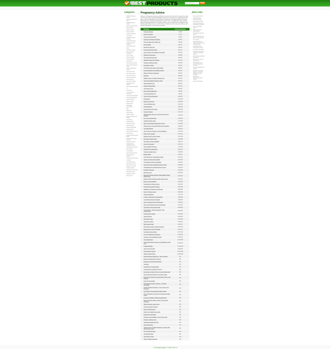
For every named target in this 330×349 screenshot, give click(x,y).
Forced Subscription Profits (150, 50)
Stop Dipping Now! (148, 325)
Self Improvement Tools (131, 147)
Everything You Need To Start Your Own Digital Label (157, 272)
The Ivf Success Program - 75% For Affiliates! (155, 131)
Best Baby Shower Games (150, 139)
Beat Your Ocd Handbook (150, 181)
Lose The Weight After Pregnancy (152, 234)
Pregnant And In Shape (149, 214)
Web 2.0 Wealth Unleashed (150, 339)
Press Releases (130, 125)
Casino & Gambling (131, 33)
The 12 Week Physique (149, 331)
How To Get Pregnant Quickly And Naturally (154, 204)
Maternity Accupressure (149, 55)
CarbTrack (146, 264)
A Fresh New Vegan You (150, 93)
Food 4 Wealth (147, 44)
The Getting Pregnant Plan (150, 57)
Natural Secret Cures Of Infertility (152, 229)
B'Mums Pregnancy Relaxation (151, 73)
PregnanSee (147, 99)
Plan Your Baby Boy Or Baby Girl (152, 42)
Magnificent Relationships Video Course (198, 78)
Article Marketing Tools (131, 25)
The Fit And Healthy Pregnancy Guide (153, 81)
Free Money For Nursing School (152, 184)
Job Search (129, 90)
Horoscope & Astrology (131, 62)
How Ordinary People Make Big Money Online (155, 291)
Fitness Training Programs (130, 52)
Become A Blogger (148, 34)
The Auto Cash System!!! (150, 37)
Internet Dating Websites (132, 86)
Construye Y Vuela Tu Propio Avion (198, 60)
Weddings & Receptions (132, 169)
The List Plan (196, 39)
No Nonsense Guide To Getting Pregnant (154, 226)
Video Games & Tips (131, 163)
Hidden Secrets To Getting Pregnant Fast (154, 78)
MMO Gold (128, 110)
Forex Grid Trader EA (198, 16)
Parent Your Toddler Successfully (152, 312)
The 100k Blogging (148, 128)
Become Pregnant (148, 112)
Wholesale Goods (130, 171)
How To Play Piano (130, 75)
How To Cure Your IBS (149, 248)
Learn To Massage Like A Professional (153, 202)
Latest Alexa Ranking (180, 29)
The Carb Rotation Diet (149, 104)
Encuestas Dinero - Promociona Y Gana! (198, 47)
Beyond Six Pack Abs (149, 47)
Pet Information (130, 121)
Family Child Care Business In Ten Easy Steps (155, 274)
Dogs (127, 48)
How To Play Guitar (130, 73)
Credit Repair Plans (131, 40)
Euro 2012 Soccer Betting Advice (197, 30)
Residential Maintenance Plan (151, 322)
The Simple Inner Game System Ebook (153, 68)
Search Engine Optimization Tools (130, 144)
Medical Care (129, 103)
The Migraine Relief (148, 334)
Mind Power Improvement (129, 106)
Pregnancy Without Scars (150, 319)
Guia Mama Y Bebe (148, 65)
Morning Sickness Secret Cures (152, 304)
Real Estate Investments (132, 131)
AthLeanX (146, 75)
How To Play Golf (130, 71)
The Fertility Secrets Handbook (151, 141)
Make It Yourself (130, 101)
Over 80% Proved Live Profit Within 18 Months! (198, 23)
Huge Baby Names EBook (150, 232)
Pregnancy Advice (130, 123)
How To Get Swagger (198, 81)
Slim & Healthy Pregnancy (150, 146)
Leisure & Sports (130, 99)
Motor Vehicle (129, 112)
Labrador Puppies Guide (150, 121)
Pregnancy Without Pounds (150, 62)
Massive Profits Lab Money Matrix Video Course (156, 179)
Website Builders (130, 167)
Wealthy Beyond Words (149, 254)
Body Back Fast (148, 172)
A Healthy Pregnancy (149, 170)
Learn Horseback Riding (132, 95)
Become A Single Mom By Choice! (152, 259)
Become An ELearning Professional (152, 261)
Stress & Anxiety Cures (131, 152)
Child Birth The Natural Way (151, 149)
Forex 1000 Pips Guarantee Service (197, 18)
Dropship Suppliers (131, 49)
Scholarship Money (131, 141)
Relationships (129, 133)
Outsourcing (129, 119)
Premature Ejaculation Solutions (152, 186)
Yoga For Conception (149, 144)
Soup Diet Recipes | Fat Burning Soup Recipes (198, 37)
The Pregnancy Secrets (149, 251)
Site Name (146, 29)
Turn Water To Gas (130, 162)
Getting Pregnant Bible (149, 86)
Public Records (130, 129)
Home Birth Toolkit (148, 219)
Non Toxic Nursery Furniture (151, 307)
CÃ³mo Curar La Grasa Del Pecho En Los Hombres (156, 126)
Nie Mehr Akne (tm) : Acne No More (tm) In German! (198, 64)
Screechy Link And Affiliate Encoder (153, 237)
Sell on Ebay (129, 148)
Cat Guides (129, 35)
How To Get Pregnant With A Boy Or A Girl (154, 123)
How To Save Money (131, 77)
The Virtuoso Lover (148, 88)
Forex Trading (129, 55)
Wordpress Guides (130, 173)
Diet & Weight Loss (130, 46)
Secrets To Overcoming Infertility (152, 159)
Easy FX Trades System (150, 192)
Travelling (128, 160)
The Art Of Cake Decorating (150, 96)
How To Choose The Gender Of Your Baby (154, 52)
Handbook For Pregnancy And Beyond (153, 189)
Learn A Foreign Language (130, 93)
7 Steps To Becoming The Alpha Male (153, 197)
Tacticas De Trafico (148, 221)
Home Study (129, 61)
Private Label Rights (131, 127)
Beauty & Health (130, 29)
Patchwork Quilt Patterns (150, 314)
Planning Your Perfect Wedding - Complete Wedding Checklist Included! (198, 72)
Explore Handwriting (149, 194)
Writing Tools (129, 175)
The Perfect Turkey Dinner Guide (152, 207)
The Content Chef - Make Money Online (153, 157)
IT (126, 88)
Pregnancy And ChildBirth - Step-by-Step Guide (155, 317)
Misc (127, 108)
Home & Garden (130, 59)
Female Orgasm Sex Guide (150, 109)
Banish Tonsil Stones (149, 101)
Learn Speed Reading (131, 97)
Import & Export (130, 79)
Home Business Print (198, 21)
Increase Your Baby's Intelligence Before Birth (155, 297)
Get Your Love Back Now (150, 118)
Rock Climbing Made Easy (150, 91)
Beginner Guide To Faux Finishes (152, 136)
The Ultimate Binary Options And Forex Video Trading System (199, 43)
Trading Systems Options (132, 158)
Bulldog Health (147, 154)
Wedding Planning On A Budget (151, 60)
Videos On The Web (131, 165)
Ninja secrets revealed (149, 133)
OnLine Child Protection (149, 309)
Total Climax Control (149, 336)
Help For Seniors (130, 57)
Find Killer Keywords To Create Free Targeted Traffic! (198, 53)
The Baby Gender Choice (150, 152)
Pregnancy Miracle (148, 31)
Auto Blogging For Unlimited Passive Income (155, 167)
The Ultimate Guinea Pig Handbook (152, 162)
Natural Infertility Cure (149, 83)
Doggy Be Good (148, 216)
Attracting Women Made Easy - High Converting (156, 256)
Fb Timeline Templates (198, 49)
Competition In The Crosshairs (151, 266)
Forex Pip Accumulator (149, 281)
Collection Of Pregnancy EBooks (152, 39)
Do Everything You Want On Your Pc (153, 269)
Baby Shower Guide (149, 224)
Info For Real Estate (131, 81)
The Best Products (151, 3)
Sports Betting (129, 150)
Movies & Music (130, 114)
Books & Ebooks (130, 31)
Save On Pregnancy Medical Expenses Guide (155, 164)
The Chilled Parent (148, 239)
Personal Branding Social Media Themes (154, 70)
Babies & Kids (129, 27)
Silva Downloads (148, 106)
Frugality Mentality (148, 246)
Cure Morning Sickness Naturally (152, 199)
